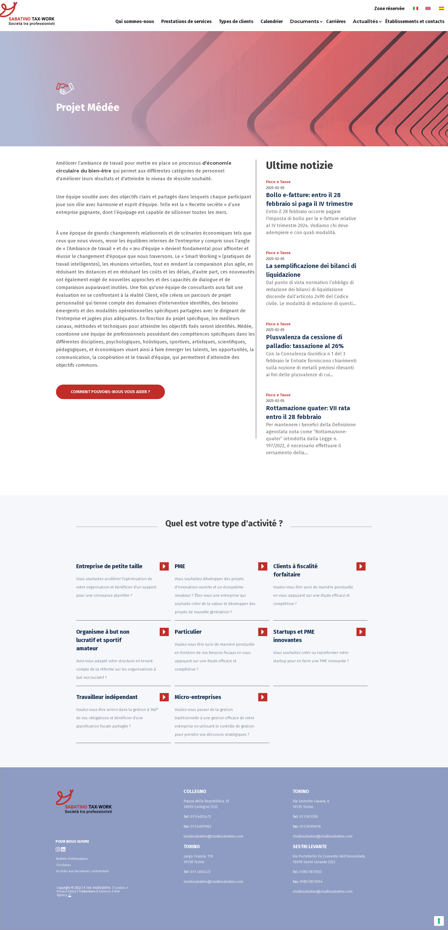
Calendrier (272, 21)
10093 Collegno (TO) (201, 807)
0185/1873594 (311, 881)
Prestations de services (186, 21)
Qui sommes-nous (134, 21)
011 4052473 (200, 872)
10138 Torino (194, 862)
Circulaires (63, 865)
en (428, 8)
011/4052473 (200, 816)
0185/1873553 (310, 872)
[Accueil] (45, 14)
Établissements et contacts (414, 21)
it (415, 8)
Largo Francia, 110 (198, 856)
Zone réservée (389, 8)
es (441, 8)
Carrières (336, 21)
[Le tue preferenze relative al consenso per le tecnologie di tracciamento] (439, 921)
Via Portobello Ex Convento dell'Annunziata (329, 856)
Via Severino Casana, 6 (311, 801)
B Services (103, 891)
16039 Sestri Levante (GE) (314, 862)
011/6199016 (310, 826)
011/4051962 (201, 826)
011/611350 (308, 816)
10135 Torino (303, 807)
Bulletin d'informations (72, 859)
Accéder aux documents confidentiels (82, 871)
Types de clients (236, 21)
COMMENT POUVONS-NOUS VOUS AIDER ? (110, 391)
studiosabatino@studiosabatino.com (213, 836)
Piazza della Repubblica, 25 (206, 801)
